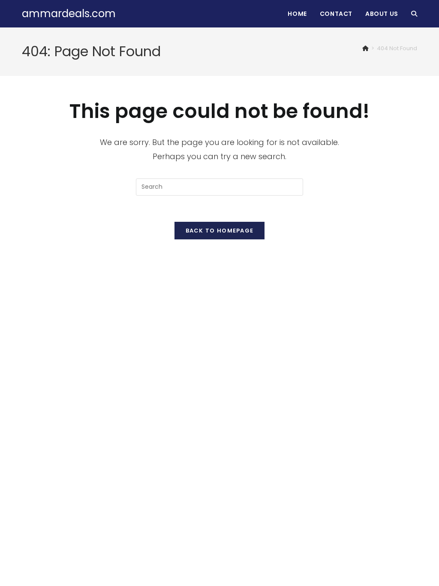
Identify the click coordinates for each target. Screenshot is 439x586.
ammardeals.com (69, 13)
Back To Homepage (220, 231)
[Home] (365, 48)
